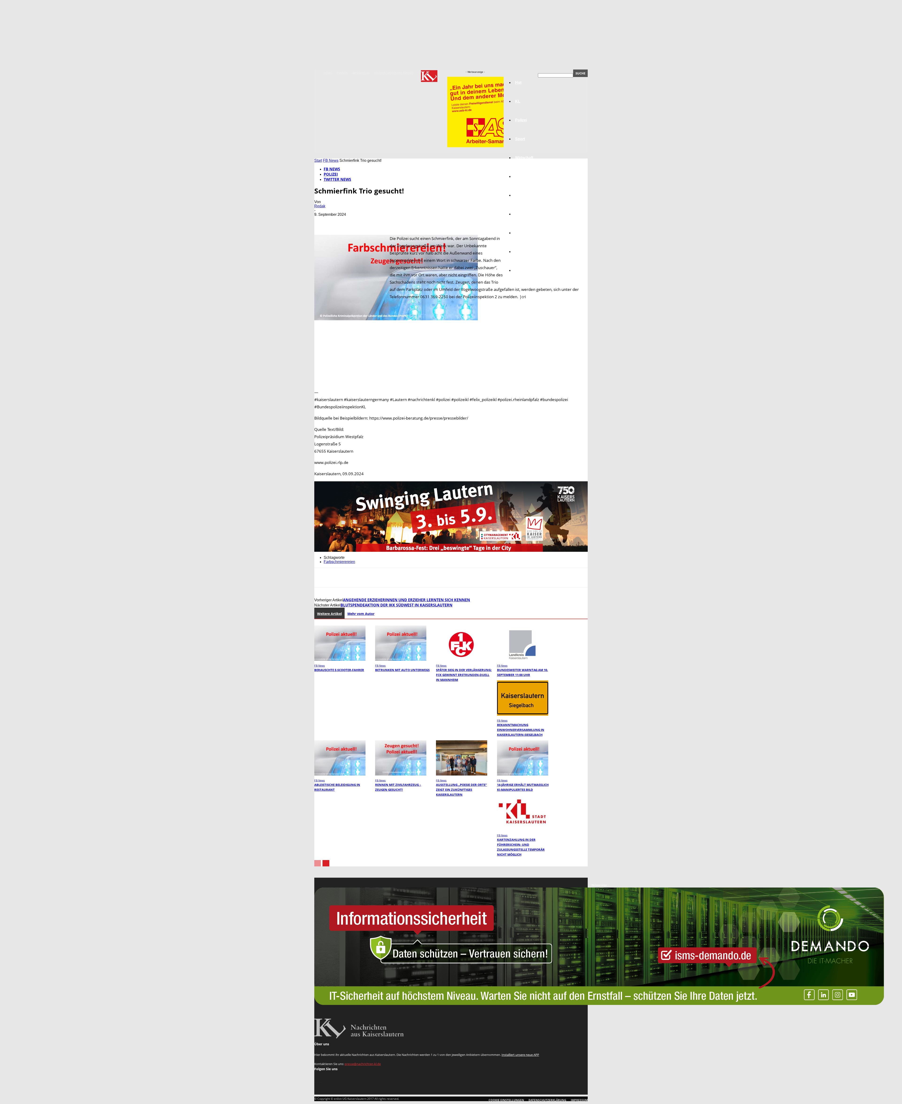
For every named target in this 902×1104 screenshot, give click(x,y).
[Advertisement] (451, 360)
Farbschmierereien (339, 562)
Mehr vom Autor (360, 613)
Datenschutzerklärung (393, 73)
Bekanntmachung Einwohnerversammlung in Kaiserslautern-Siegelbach (520, 730)
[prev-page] (317, 863)
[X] (339, 221)
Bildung (522, 195)
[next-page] (326, 863)
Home (328, 73)
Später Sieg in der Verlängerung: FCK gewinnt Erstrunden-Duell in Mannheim (464, 675)
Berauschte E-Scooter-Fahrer (339, 670)
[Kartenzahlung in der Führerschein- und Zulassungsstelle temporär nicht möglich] (522, 829)
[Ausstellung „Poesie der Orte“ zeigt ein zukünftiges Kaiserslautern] (461, 774)
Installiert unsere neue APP (520, 1055)
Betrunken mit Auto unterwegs (402, 670)
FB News (330, 160)
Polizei (331, 174)
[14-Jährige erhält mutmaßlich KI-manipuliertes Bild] (522, 774)
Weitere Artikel (329, 613)
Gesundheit (525, 233)
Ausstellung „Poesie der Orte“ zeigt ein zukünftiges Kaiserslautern (461, 790)
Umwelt (521, 214)
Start (318, 160)
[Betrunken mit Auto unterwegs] (400, 659)
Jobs (519, 176)
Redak (319, 206)
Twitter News (337, 179)
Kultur (520, 252)
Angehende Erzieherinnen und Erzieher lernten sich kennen (406, 599)
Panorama (524, 270)
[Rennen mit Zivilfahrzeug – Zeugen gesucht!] (400, 774)
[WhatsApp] (373, 221)
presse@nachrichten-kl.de (363, 1064)
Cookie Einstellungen (506, 1100)
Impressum (360, 73)
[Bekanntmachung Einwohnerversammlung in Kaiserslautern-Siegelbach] (522, 714)
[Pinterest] (356, 221)
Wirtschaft (524, 158)
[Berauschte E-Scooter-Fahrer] (339, 659)
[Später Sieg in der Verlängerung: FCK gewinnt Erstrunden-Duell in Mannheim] (461, 659)
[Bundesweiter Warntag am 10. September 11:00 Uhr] (522, 659)
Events (342, 73)
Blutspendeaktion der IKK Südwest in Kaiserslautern (396, 605)
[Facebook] (322, 221)
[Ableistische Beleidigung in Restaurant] (339, 774)
